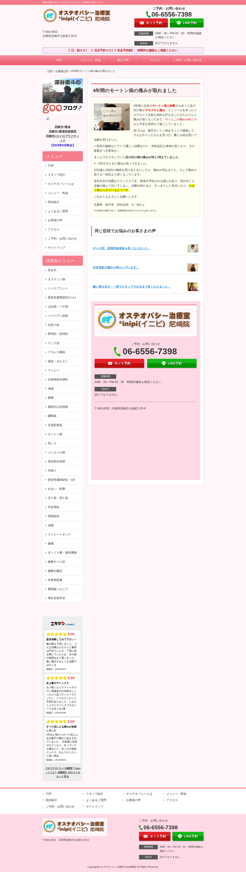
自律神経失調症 (58, 379)
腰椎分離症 (55, 570)
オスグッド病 (56, 279)
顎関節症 (53, 516)
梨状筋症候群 (56, 461)
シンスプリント (58, 288)
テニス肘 (53, 343)
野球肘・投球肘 (58, 333)
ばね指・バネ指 (58, 306)
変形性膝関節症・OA (61, 479)
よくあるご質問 (58, 211)
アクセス (155, 60)
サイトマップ (56, 247)
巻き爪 (52, 270)
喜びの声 (123, 60)
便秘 (51, 388)
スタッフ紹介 (56, 174)
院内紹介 (53, 202)
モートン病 (55, 434)
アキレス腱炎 (56, 352)
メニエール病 (56, 452)
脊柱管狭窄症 (56, 598)
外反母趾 (53, 507)
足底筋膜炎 (55, 425)
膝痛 (51, 397)
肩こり (52, 443)
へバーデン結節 (58, 315)
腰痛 (51, 543)
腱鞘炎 (52, 415)
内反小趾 (53, 324)
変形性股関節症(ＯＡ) (62, 297)
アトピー (53, 370)
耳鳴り (52, 470)
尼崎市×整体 (63, 126)
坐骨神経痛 (55, 579)
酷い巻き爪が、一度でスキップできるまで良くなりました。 (132, 286)
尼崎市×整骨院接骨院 (62, 131)
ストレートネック (59, 534)
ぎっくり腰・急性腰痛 (62, 552)
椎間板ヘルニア (58, 589)
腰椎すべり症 (56, 561)
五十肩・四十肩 (58, 497)
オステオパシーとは (61, 183)
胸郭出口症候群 (58, 406)
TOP (59, 60)
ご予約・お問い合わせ (187, 60)
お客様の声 (61, 71)
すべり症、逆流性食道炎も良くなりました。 (122, 248)
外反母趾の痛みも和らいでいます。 (116, 267)
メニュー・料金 (91, 60)
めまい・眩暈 (56, 488)
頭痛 (51, 525)
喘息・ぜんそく (58, 361)
